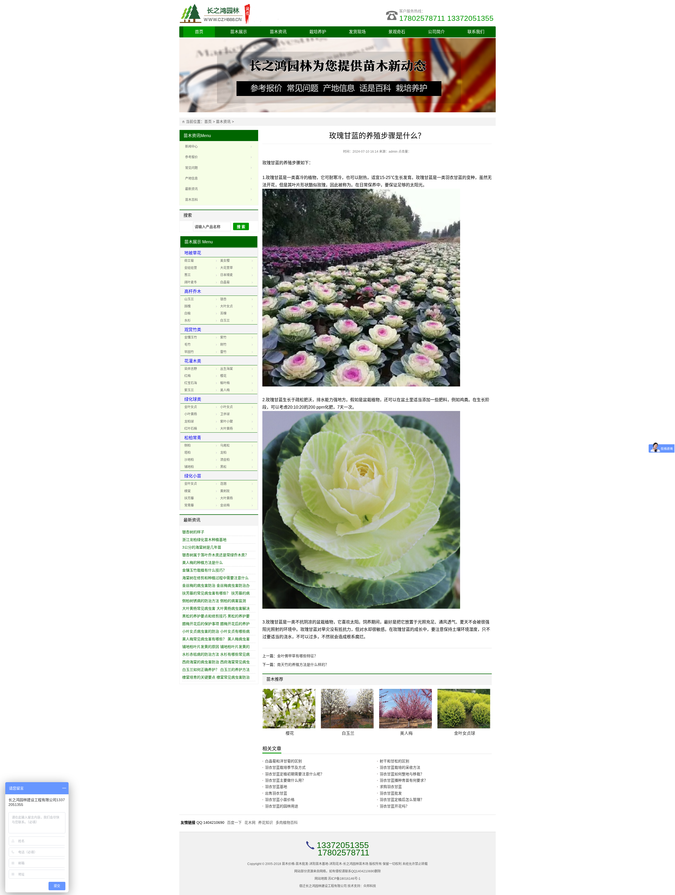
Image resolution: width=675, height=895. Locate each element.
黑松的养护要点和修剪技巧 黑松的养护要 (216, 616)
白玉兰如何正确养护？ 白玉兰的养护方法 (216, 669)
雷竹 (223, 352)
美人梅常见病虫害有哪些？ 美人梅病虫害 (216, 639)
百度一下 (234, 822)
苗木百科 (191, 200)
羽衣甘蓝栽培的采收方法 (400, 767)
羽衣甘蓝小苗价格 (280, 799)
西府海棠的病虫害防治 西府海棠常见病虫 (216, 662)
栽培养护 (317, 32)
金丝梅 (225, 505)
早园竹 (189, 352)
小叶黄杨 (190, 414)
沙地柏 (189, 460)
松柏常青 (192, 438)
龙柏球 (189, 421)
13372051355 (343, 845)
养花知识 (265, 822)
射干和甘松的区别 (394, 761)
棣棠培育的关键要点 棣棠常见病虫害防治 (216, 677)
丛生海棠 (226, 369)
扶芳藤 (189, 498)
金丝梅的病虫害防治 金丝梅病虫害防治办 (216, 585)
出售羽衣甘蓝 (276, 793)
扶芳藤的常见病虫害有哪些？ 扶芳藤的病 (216, 593)
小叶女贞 (226, 407)
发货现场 (357, 32)
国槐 (187, 306)
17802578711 (343, 852)
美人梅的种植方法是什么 (202, 562)
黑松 (223, 467)
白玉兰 (225, 320)
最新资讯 (191, 189)
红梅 (187, 376)
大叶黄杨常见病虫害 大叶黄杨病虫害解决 (216, 608)
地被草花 (192, 253)
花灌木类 (192, 361)
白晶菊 (225, 282)
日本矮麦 (226, 275)
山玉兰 (189, 299)
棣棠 (187, 491)
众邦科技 (369, 886)
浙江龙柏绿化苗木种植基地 (204, 540)
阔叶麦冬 (190, 282)
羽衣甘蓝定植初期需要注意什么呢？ (294, 774)
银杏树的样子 (193, 532)
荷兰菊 (189, 261)
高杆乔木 (192, 291)
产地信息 (191, 178)
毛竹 (187, 344)
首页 (199, 32)
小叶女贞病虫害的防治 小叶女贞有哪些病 (216, 631)
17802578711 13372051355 (447, 18)
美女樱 (225, 261)
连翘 (223, 484)
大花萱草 (226, 268)
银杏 (223, 299)
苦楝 (223, 313)
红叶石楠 (190, 428)
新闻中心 (191, 146)
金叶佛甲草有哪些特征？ (297, 656)
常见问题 (191, 168)
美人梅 (225, 390)
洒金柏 (225, 460)
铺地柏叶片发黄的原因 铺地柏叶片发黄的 (216, 647)
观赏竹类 (192, 329)
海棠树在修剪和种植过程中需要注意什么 (215, 578)
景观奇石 (396, 32)
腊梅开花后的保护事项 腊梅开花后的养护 (216, 624)
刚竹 (223, 344)
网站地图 (321, 879)
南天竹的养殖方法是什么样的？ (303, 664)
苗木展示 (238, 32)
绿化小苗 (192, 476)
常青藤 (189, 505)
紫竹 (223, 337)
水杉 (187, 320)
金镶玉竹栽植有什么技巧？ (204, 570)
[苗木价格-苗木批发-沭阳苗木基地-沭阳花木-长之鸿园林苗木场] (258, 13)
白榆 (187, 313)
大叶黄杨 (226, 428)
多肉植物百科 (287, 822)
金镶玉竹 (190, 337)
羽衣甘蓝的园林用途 (281, 806)
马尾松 (225, 445)
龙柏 (223, 452)
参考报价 (191, 157)
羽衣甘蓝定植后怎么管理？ (402, 799)
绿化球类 (192, 399)
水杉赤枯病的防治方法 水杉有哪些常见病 (216, 654)
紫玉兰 (189, 390)
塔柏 (187, 452)
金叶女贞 (190, 407)
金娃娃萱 (190, 268)
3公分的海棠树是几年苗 (201, 547)
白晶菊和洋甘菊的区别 (283, 761)
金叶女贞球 (464, 733)
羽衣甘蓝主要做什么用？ (285, 780)
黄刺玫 (225, 491)
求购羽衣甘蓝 (391, 787)
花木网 (249, 822)
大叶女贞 (226, 306)
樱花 (223, 376)
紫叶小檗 (226, 421)
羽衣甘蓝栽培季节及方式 (285, 767)
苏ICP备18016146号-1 (344, 879)
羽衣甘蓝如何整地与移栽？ (402, 774)
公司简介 (436, 32)
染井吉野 (190, 369)
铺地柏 (189, 467)
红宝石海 (190, 383)
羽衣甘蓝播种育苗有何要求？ (404, 780)
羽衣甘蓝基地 (276, 787)
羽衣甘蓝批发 (391, 793)
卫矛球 (225, 414)
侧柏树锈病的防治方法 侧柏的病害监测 (214, 601)
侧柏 (187, 445)
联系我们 (475, 32)
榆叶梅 (225, 383)
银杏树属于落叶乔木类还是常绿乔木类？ (215, 555)
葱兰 (187, 275)
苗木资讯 (278, 32)
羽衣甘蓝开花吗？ (394, 806)
